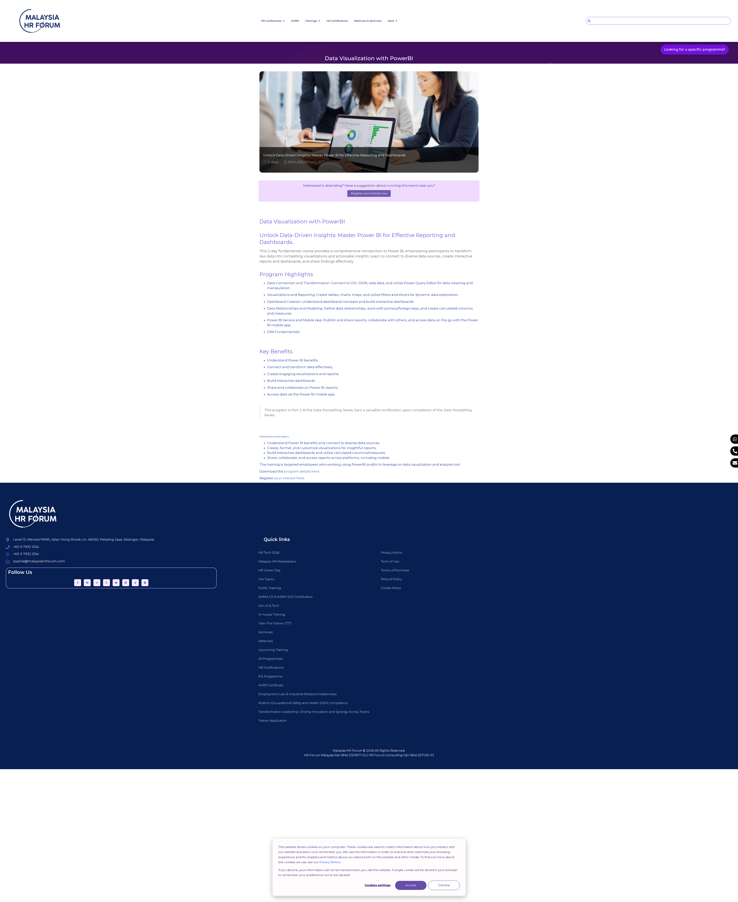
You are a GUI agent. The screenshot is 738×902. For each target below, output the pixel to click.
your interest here (289, 478)
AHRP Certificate (270, 685)
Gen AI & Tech (268, 605)
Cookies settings (378, 885)
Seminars (265, 632)
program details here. (302, 471)
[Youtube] (116, 582)
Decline (444, 885)
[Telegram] (144, 582)
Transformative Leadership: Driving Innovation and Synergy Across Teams (313, 712)
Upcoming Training (273, 650)
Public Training (269, 588)
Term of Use (390, 561)
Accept (411, 885)
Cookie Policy (391, 588)
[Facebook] (87, 582)
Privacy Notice (391, 552)
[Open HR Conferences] (284, 21)
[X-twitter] (96, 582)
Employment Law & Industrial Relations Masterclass (297, 694)
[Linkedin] (125, 582)
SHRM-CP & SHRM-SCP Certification (285, 597)
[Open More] (396, 21)
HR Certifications (271, 667)
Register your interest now (369, 193)
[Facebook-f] (77, 582)
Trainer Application (272, 720)
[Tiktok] (135, 582)
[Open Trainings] (319, 21)
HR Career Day (269, 570)
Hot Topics (266, 579)
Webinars (265, 641)
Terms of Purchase (395, 570)
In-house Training (271, 614)
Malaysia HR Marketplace (277, 561)
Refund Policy (391, 579)
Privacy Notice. (330, 862)
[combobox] (658, 21)
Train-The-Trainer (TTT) (275, 623)
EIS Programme (270, 676)
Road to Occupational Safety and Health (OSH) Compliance (303, 703)
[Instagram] (106, 582)
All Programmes (270, 659)
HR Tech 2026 (268, 552)
